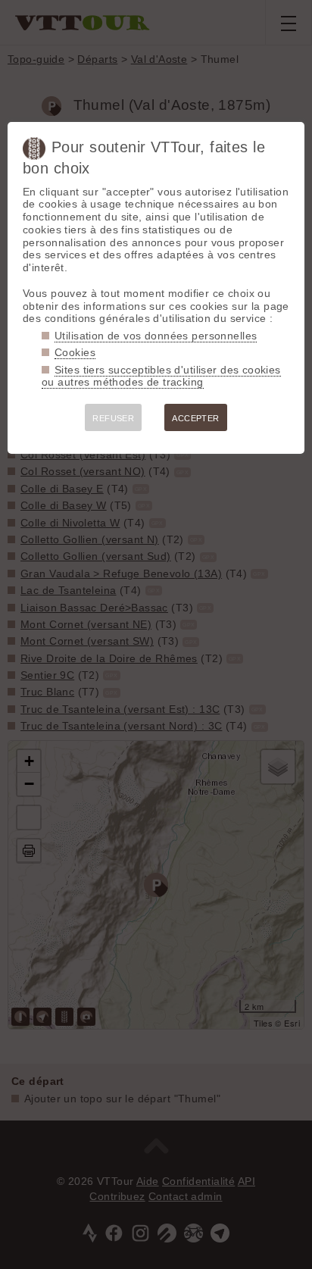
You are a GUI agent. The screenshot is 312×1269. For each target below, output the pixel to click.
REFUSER (113, 418)
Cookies (75, 352)
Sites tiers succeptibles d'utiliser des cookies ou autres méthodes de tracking (161, 376)
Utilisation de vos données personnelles (156, 336)
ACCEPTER (195, 418)
